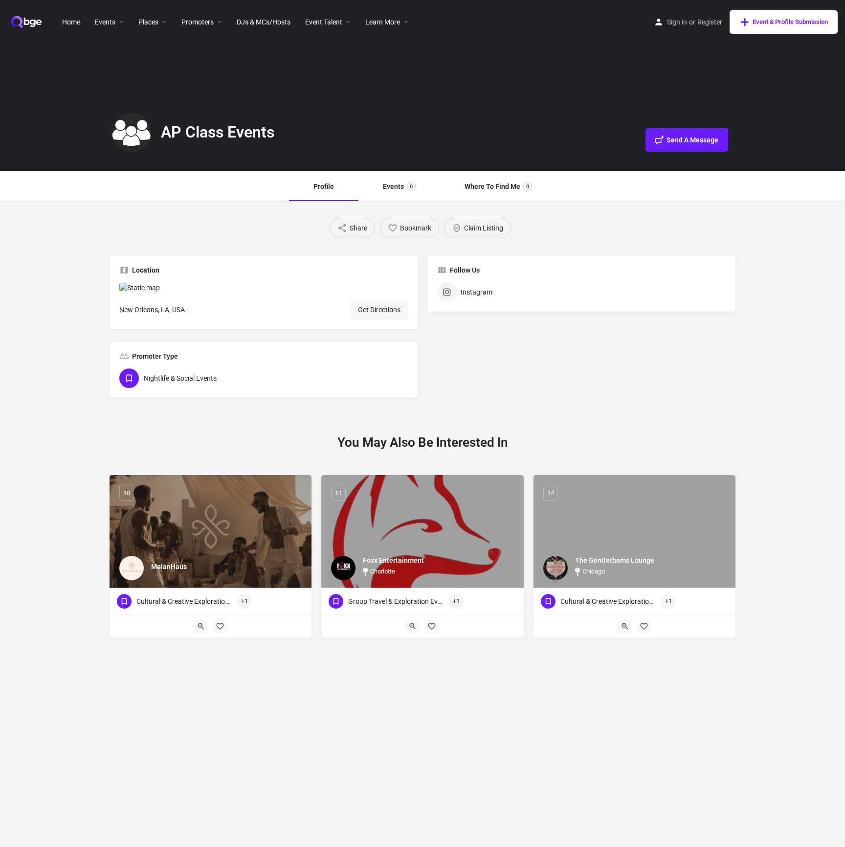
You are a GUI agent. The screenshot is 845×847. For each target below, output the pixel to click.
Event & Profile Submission (790, 21)
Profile (323, 186)
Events (105, 22)
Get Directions (379, 310)
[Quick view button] (201, 626)
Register (709, 22)
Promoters (197, 22)
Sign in (677, 22)
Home (71, 22)
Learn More (382, 22)
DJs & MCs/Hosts (263, 22)
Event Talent (323, 22)
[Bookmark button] (220, 626)
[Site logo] (27, 21)
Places (148, 22)
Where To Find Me (497, 186)
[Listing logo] (131, 132)
